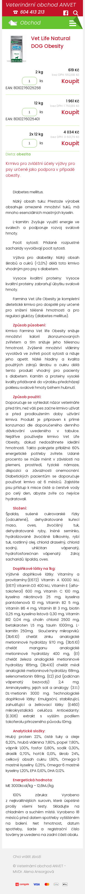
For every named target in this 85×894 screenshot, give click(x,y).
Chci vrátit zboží (27, 856)
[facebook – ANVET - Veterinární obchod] (65, 13)
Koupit (70, 81)
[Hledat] (75, 13)
